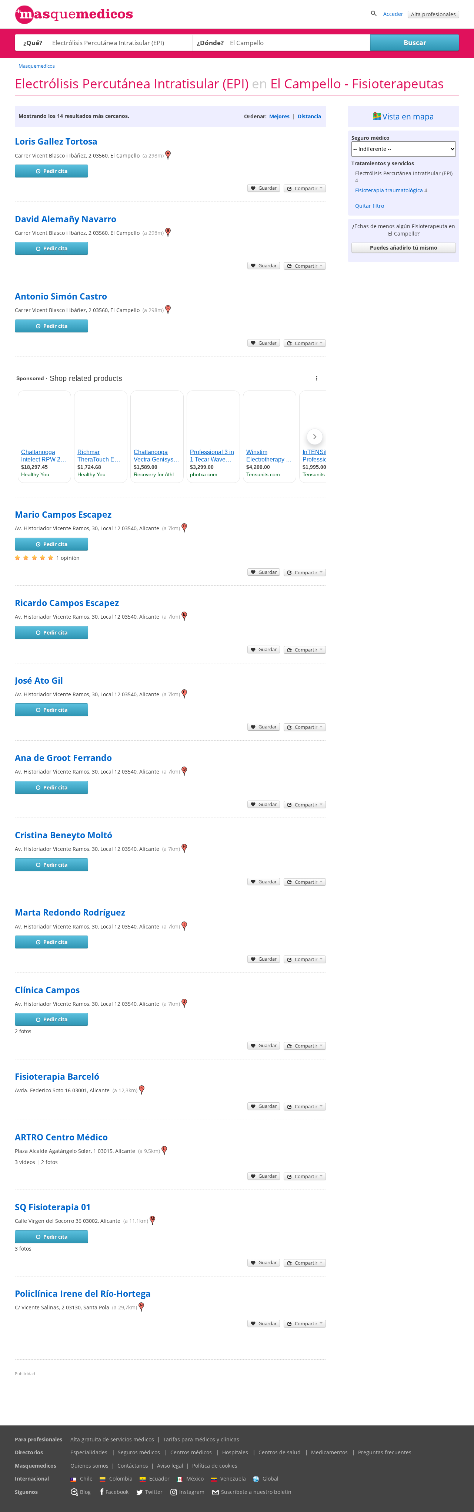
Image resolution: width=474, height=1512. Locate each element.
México (195, 1478)
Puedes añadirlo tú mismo (403, 247)
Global (270, 1478)
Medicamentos (329, 1452)
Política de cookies (214, 1465)
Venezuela (233, 1478)
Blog (85, 1491)
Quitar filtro (369, 205)
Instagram (191, 1491)
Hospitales (235, 1452)
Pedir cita (55, 171)
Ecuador (159, 1478)
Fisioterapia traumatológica (389, 190)
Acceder (393, 13)
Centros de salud (279, 1452)
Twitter (154, 1491)
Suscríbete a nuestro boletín (256, 1491)
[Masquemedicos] (74, 22)
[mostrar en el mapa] (168, 155)
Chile (86, 1478)
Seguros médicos (139, 1452)
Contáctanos (132, 1465)
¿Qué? (32, 42)
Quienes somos (89, 1465)
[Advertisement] (403, 376)
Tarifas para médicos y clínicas (201, 1439)
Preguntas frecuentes (384, 1452)
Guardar (267, 188)
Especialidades (88, 1452)
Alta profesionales (433, 14)
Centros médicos (191, 1452)
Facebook (117, 1491)
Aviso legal (170, 1465)
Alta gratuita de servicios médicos (112, 1439)
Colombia (121, 1478)
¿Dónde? (210, 42)
